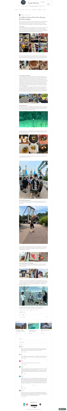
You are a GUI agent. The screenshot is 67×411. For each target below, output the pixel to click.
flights (26, 9)
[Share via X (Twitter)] (21, 314)
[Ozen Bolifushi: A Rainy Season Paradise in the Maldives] (33, 326)
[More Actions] (47, 346)
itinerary (23, 9)
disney (29, 9)
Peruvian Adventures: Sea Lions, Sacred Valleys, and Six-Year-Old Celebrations (20, 331)
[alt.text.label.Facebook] (32, 407)
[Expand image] (24, 38)
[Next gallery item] (46, 296)
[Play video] (33, 119)
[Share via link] (25, 314)
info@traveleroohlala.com (34, 404)
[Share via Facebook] (19, 314)
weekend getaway (39, 9)
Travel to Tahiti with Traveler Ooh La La (45, 331)
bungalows (44, 9)
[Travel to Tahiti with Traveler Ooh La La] (46, 326)
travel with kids (34, 9)
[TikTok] (34, 407)
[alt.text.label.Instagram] (33, 407)
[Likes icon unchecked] (21, 351)
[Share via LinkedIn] (23, 314)
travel (19, 9)
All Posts (16, 9)
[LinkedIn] (35, 407)
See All (51, 321)
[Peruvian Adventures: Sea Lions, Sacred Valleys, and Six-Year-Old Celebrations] (21, 326)
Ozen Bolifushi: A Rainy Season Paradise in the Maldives (33, 331)
